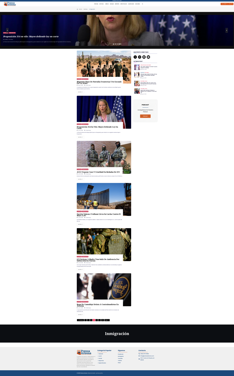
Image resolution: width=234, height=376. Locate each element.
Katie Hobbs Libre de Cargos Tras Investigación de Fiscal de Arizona (148, 83)
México (107, 4)
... (88, 320)
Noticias (85, 9)
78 (102, 320)
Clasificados (131, 4)
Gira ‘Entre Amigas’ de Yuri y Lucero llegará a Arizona (149, 67)
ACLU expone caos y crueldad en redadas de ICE (98, 172)
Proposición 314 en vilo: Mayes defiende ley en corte (97, 127)
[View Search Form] (142, 4)
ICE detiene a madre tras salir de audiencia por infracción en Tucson (98, 260)
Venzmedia (92, 373)
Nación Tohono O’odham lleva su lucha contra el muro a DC (99, 215)
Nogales (112, 4)
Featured (6, 32)
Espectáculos (123, 4)
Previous (81, 320)
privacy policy (99, 373)
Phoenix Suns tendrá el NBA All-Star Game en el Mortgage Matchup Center (149, 75)
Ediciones (137, 4)
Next (106, 320)
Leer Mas (80, 91)
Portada (96, 4)
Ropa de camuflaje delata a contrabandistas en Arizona (98, 305)
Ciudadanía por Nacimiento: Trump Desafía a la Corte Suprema (37, 36)
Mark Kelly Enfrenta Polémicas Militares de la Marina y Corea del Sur (148, 91)
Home (80, 9)
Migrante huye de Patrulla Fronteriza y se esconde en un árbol (99, 82)
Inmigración (12, 32)
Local (146, 81)
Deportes (117, 4)
